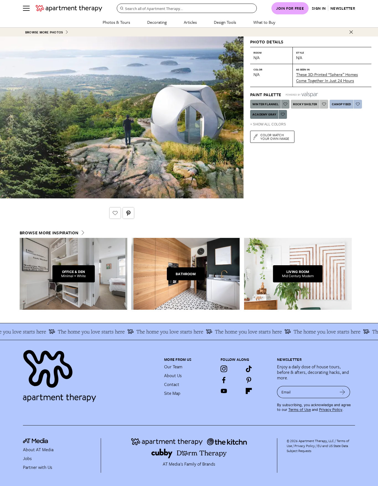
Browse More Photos (44, 32)
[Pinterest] (248, 380)
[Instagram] (224, 369)
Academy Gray (264, 114)
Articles (190, 22)
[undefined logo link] (69, 8)
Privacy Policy (330, 410)
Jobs (27, 458)
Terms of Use (299, 410)
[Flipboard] (248, 391)
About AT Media (38, 449)
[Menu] (26, 8)
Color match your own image (274, 136)
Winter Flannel (265, 104)
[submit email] (342, 392)
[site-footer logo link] (35, 441)
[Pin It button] (128, 213)
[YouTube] (224, 391)
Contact (171, 384)
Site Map (172, 393)
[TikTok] (248, 369)
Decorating (157, 22)
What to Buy (264, 22)
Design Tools (225, 22)
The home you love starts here (84, 331)
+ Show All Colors (268, 124)
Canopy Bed (341, 104)
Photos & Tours (116, 22)
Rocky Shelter (305, 104)
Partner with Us (37, 467)
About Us (173, 375)
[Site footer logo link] (90, 373)
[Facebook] (224, 380)
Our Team (173, 366)
